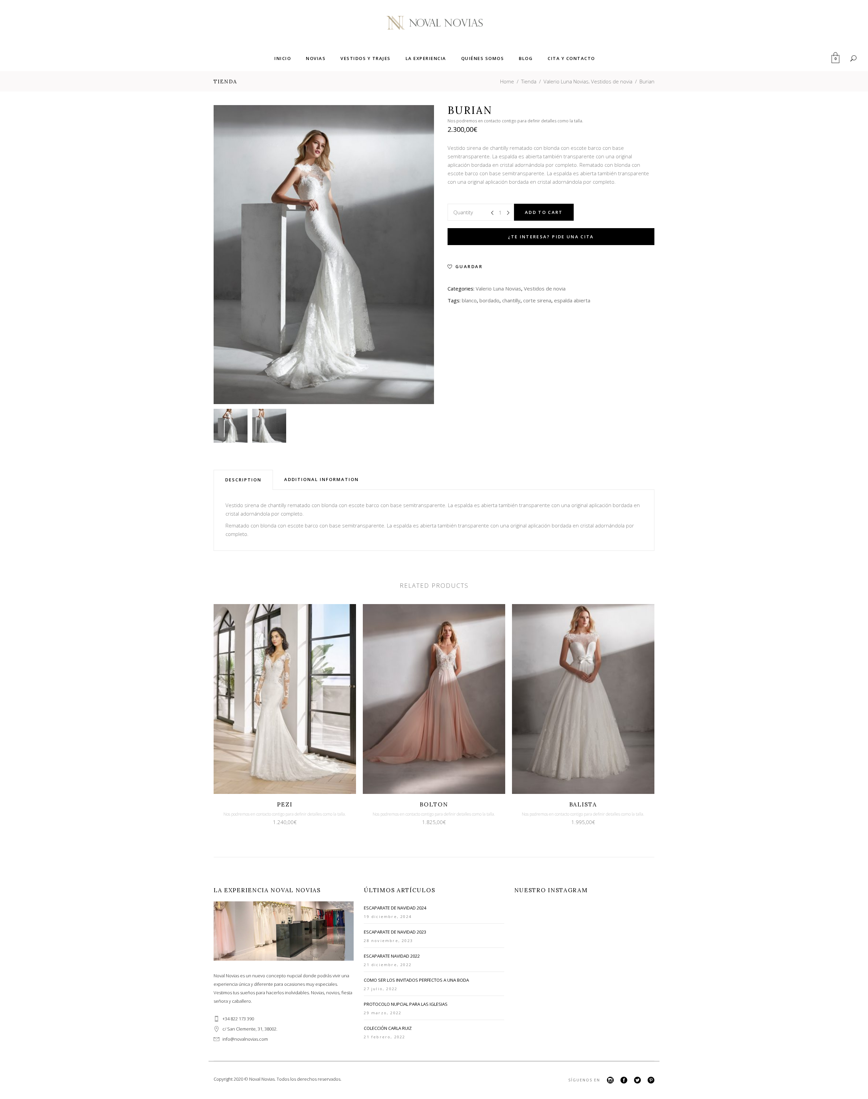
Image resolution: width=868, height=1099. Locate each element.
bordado (489, 300)
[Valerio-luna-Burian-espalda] (269, 426)
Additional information (321, 479)
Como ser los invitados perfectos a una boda (416, 980)
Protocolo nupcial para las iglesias (406, 1004)
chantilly (511, 300)
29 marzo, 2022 (382, 1012)
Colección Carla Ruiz (388, 1028)
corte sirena (537, 300)
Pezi (285, 804)
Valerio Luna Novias (566, 81)
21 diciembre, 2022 (388, 964)
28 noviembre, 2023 (388, 940)
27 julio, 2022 (380, 988)
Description (243, 480)
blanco (469, 300)
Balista (583, 804)
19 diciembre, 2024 (388, 916)
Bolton (434, 804)
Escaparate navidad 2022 (392, 956)
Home (507, 81)
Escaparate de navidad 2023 (395, 932)
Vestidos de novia (611, 81)
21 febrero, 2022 (384, 1036)
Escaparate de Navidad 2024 (395, 908)
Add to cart (544, 212)
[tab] (243, 479)
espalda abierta (572, 300)
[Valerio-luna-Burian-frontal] (230, 426)
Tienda (528, 81)
